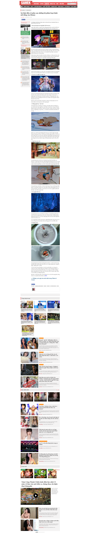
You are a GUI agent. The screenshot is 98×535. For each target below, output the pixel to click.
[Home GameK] (22, 6)
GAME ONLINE (61, 6)
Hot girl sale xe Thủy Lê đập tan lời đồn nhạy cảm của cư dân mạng (49, 521)
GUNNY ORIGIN (26, 6)
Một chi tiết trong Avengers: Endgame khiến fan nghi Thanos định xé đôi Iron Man (48, 368)
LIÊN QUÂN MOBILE (38, 6)
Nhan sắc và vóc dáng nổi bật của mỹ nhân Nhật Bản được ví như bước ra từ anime (48, 355)
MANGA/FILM (52, 3)
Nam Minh (41, 448)
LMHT (32, 6)
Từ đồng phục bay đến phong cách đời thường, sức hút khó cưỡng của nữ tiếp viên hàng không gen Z (48, 455)
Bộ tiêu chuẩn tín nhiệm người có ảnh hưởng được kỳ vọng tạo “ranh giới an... (26, 322)
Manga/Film (43, 350)
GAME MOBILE (36, 3)
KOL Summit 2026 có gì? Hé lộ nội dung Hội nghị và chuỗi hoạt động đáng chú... (53, 310)
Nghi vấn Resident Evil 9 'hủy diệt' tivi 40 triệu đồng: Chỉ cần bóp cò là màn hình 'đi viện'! (25, 68)
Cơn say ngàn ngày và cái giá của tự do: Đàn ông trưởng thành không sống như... (53, 322)
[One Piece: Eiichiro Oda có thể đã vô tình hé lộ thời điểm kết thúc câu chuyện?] (29, 409)
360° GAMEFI (74, 6)
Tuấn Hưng (41, 424)
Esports (44, 448)
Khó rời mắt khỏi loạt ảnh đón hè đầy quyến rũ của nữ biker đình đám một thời (48, 510)
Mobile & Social (44, 386)
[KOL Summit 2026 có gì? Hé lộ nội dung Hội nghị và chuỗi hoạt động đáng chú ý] (53, 304)
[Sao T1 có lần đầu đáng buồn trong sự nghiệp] (29, 446)
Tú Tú (40, 350)
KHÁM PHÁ (47, 3)
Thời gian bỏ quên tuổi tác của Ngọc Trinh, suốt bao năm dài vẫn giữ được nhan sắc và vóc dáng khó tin (48, 431)
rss (76, 1)
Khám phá (29, 10)
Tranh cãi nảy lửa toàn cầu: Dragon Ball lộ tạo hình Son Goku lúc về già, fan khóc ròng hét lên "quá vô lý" (25, 84)
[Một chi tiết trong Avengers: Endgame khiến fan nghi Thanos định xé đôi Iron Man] (29, 369)
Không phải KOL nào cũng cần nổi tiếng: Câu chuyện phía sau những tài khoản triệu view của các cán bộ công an (25, 56)
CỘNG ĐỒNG (62, 3)
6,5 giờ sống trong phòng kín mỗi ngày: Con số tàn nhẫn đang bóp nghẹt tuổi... (40, 322)
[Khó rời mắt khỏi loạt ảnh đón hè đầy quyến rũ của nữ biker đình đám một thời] (29, 513)
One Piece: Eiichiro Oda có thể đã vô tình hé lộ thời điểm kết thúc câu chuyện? (48, 407)
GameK (23, 10)
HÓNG (57, 3)
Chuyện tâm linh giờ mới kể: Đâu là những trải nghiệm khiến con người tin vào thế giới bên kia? (25, 33)
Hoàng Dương (41, 461)
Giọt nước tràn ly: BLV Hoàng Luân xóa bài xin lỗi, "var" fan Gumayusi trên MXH (25, 73)
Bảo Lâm (40, 362)
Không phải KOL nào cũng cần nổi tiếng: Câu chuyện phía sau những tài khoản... (26, 310)
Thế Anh (40, 386)
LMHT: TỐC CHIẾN (46, 6)
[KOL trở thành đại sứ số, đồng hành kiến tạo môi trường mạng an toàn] (40, 304)
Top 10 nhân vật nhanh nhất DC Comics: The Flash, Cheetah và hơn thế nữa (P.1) (25, 42)
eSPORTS (42, 3)
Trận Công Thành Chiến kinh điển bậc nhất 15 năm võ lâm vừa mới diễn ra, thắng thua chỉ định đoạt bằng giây (39, 484)
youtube (74, 1)
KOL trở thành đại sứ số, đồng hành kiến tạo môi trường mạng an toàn (40, 310)
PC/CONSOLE (67, 6)
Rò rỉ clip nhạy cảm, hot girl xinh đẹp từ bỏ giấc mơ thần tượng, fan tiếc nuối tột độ (49, 418)
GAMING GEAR (54, 6)
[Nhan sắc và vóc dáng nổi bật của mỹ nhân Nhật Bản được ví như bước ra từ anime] (29, 357)
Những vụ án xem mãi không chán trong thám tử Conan (25, 38)
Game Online (45, 424)
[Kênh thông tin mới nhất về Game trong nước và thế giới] (26, 3)
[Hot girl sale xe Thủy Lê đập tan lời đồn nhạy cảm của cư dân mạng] (29, 525)
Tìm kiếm (75, 4)
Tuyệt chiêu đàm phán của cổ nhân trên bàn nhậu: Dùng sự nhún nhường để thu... (27, 334)
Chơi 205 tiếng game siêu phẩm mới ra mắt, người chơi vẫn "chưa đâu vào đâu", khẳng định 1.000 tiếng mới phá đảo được (25, 63)
